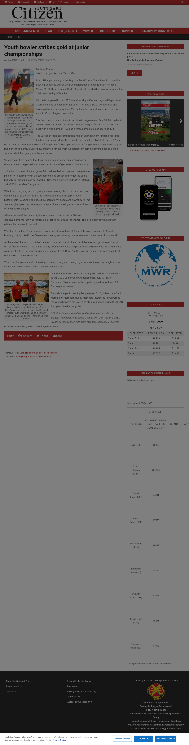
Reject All (143, 739)
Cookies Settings (122, 739)
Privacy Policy (59, 740)
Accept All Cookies (166, 739)
